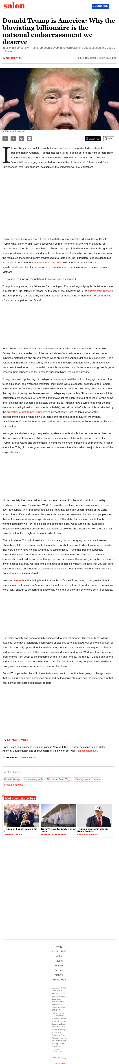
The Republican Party (58, 779)
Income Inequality (33, 779)
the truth (19, 580)
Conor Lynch (14, 58)
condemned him (20, 267)
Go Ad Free (59, 980)
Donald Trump (12, 779)
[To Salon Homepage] (14, 5)
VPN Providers (59, 1058)
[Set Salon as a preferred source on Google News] (93, 138)
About (55, 952)
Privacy (59, 961)
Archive (59, 975)
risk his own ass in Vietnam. (58, 279)
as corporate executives (66, 421)
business (58, 379)
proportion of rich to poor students (26, 412)
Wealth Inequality (13, 785)
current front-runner (99, 291)
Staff (63, 952)
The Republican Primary (87, 779)
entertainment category (47, 262)
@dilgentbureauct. (88, 751)
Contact (59, 956)
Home (58, 947)
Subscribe (100, 6)
